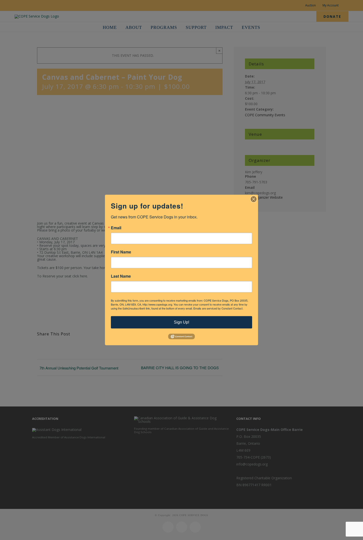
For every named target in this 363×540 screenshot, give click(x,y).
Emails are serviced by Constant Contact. (218, 308)
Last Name (121, 276)
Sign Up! (181, 322)
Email (116, 228)
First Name (121, 252)
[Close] (254, 199)
